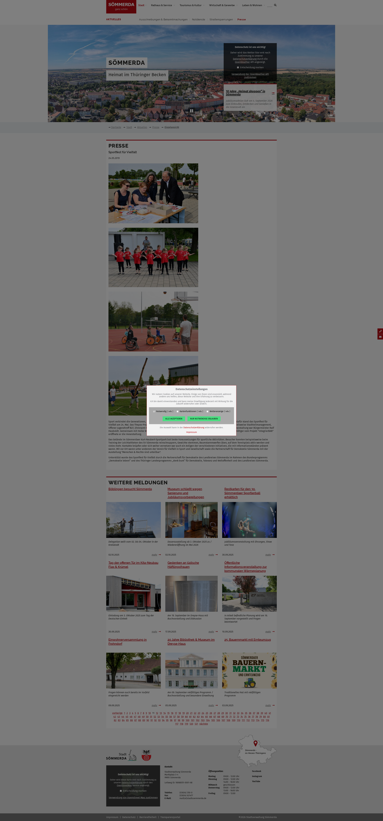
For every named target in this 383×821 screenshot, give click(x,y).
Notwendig (161, 411)
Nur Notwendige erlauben (204, 418)
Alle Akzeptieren (173, 418)
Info (170, 411)
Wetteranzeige (216, 411)
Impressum (191, 432)
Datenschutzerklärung (193, 427)
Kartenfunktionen (188, 411)
